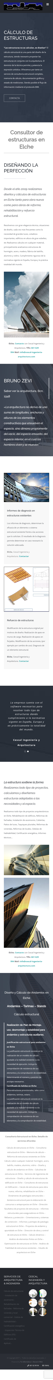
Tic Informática (25, 1362)
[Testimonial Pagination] (25, 751)
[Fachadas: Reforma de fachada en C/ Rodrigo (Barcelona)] (42, 1302)
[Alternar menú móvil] (47, 4)
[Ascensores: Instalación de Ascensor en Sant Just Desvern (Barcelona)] (42, 1311)
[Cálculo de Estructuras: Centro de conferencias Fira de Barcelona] (33, 1302)
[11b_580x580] (26, 568)
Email (46, 1365)
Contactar (24, 556)
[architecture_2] (26, 474)
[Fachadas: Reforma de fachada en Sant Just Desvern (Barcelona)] (33, 1311)
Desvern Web (38, 1362)
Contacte (19, 343)
